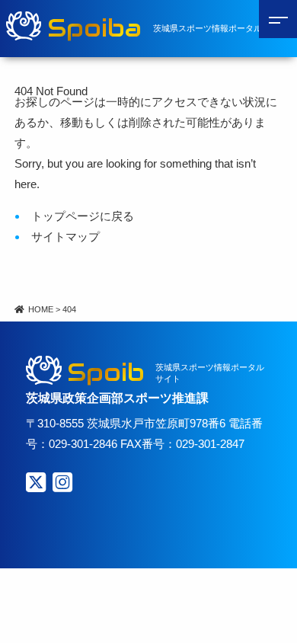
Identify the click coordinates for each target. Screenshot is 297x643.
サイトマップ (65, 236)
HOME (40, 309)
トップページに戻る (82, 216)
